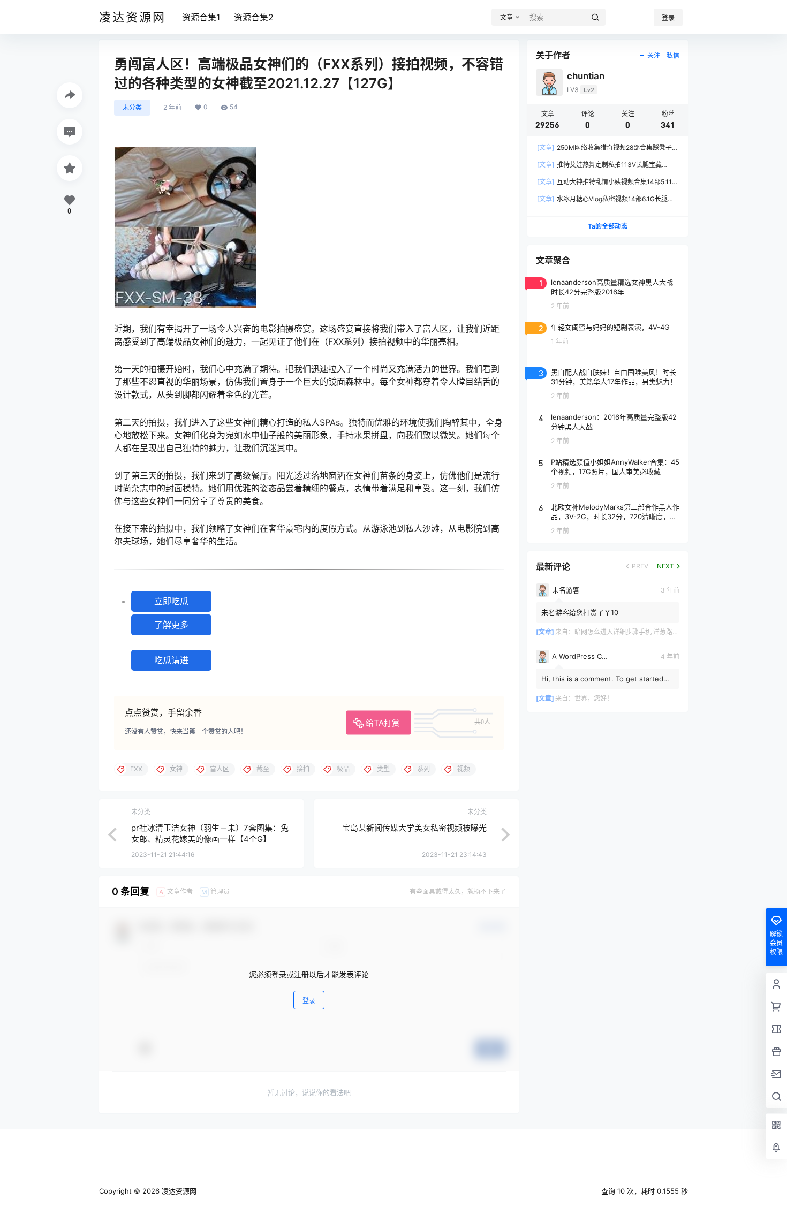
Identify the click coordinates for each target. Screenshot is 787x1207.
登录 (668, 18)
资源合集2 (254, 17)
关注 (653, 55)
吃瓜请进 (171, 660)
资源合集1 (201, 17)
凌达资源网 (178, 1191)
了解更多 (171, 624)
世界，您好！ (593, 698)
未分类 (132, 107)
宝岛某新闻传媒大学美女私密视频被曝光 (414, 828)
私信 (673, 55)
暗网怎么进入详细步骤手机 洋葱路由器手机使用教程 (649, 632)
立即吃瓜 (171, 601)
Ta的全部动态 (607, 226)
